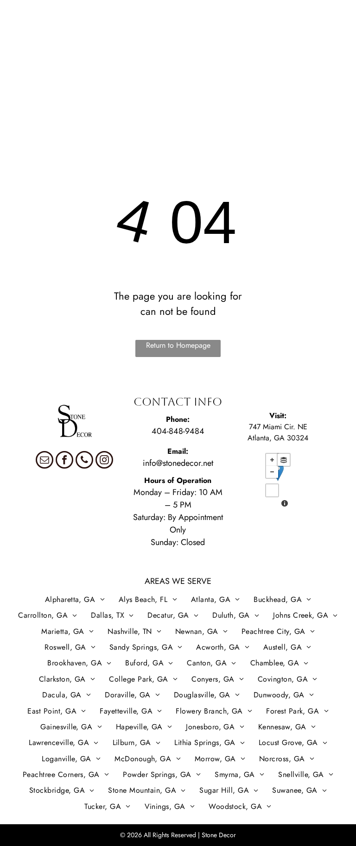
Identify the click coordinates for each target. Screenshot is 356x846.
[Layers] (284, 460)
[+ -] (278, 481)
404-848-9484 (178, 431)
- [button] (272, 472)
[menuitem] (48, 15)
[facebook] (64, 461)
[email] (44, 461)
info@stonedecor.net (178, 463)
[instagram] (104, 461)
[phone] (84, 461)
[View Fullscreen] (272, 490)
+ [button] (272, 460)
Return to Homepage (178, 345)
